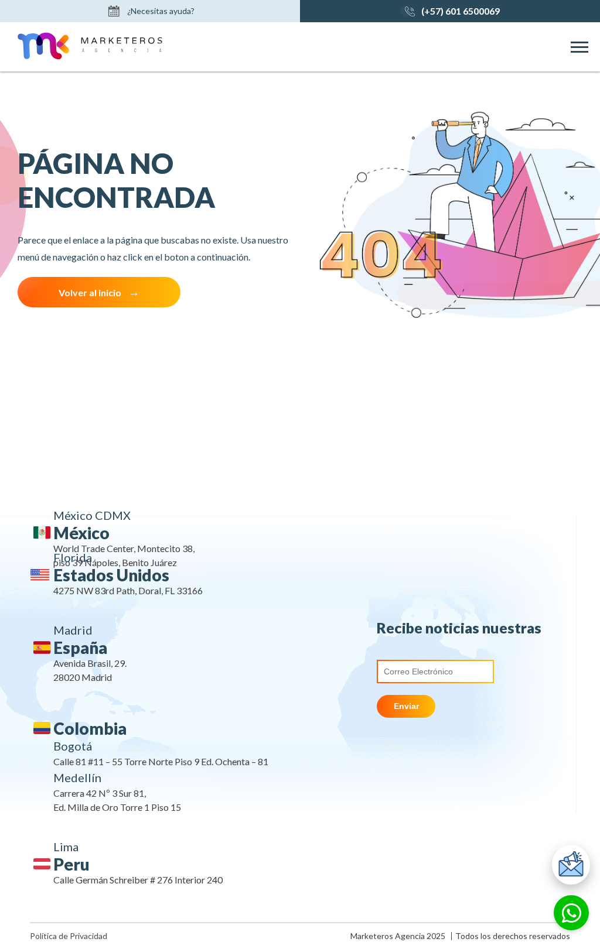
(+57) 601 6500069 (460, 10)
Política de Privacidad (68, 936)
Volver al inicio (90, 292)
